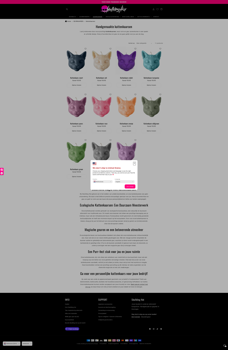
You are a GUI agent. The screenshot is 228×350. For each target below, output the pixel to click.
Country (95, 179)
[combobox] (98, 182)
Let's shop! (130, 186)
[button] (134, 163)
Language (117, 179)
